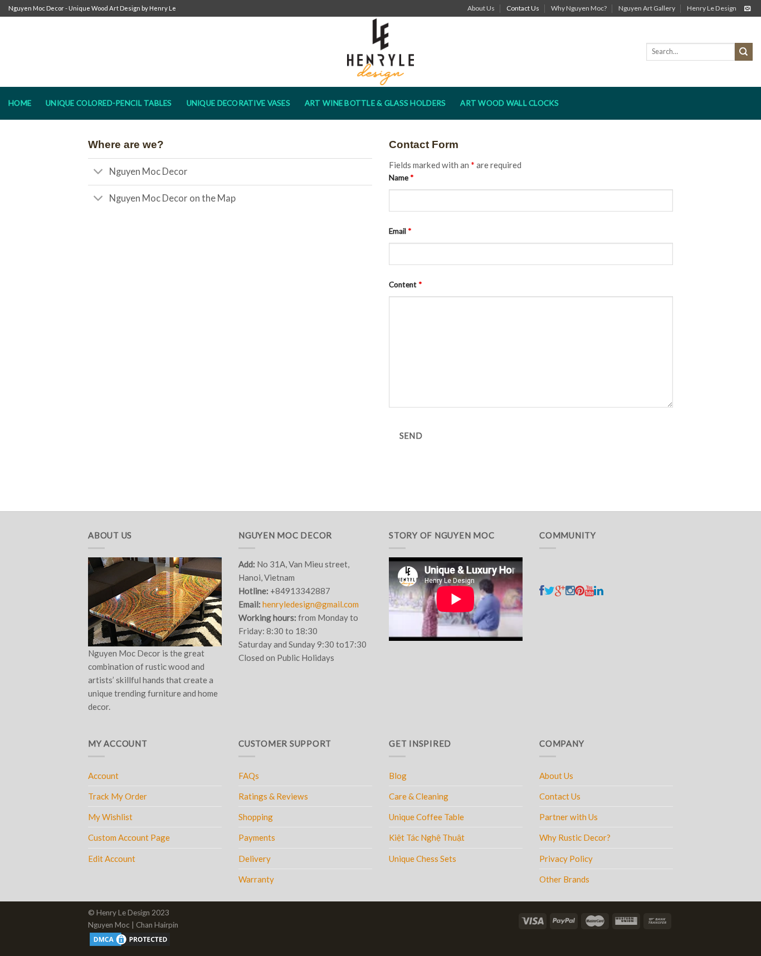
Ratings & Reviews (273, 796)
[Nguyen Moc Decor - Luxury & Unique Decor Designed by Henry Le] (380, 52)
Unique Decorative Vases (238, 103)
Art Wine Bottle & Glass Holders (375, 103)
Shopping (255, 817)
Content (405, 284)
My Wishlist (110, 817)
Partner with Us (568, 817)
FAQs (248, 776)
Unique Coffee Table (426, 817)
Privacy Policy (566, 859)
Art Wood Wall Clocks (509, 103)
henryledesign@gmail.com (310, 604)
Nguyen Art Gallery (646, 8)
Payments (256, 837)
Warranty (256, 879)
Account (103, 776)
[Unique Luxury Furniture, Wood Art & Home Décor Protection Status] (130, 938)
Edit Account (111, 859)
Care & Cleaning (418, 796)
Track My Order (117, 796)
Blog (398, 776)
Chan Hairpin (157, 924)
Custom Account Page (129, 837)
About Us (481, 8)
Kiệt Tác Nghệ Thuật (427, 837)
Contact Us (522, 8)
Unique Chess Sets (422, 859)
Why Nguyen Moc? (579, 8)
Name (401, 177)
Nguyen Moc (109, 924)
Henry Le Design (711, 8)
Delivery (254, 859)
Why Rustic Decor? (575, 837)
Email (400, 231)
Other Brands (564, 879)
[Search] (744, 52)
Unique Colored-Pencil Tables (109, 103)
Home (19, 103)
